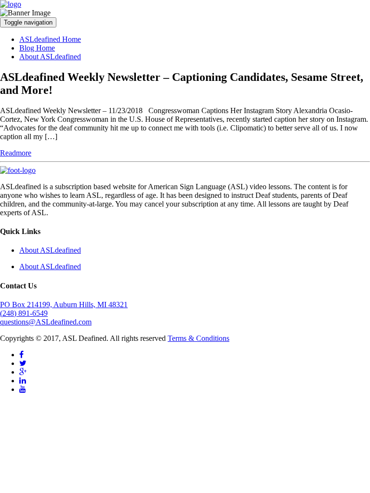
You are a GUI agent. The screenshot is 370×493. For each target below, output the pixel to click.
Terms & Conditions (198, 338)
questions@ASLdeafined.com (46, 322)
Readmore (15, 153)
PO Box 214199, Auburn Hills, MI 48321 (64, 304)
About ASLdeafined (50, 56)
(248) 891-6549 (24, 313)
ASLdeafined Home (50, 39)
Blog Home (37, 48)
